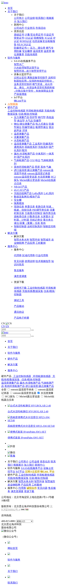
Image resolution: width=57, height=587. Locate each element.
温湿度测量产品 (23, 143)
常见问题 (19, 261)
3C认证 (48, 38)
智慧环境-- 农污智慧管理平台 (30, 71)
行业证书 (49, 34)
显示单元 (48, 219)
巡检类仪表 (20, 216)
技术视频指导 (43, 261)
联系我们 (40, 18)
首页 (10, 8)
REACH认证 (24, 44)
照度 (37, 167)
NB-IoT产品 (20, 186)
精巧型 (42, 117)
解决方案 (13, 233)
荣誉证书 (19, 38)
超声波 (18, 130)
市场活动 (40, 28)
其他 (43, 167)
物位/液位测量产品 (24, 124)
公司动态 (19, 28)
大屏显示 (46, 216)
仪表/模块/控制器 (27, 114)
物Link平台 (20, 100)
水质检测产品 (21, 140)
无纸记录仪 (36, 219)
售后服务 (19, 270)
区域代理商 (28, 255)
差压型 (21, 120)
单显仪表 (30, 206)
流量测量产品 (21, 137)
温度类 (47, 51)
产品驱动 (19, 306)
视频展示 (18, 465)
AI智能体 (13, 104)
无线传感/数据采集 (32, 291)
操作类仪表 (49, 213)
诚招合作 (32, 488)
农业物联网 (14, 484)
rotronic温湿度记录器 (38, 173)
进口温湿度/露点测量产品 (28, 170)
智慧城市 (46, 239)
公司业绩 (30, 18)
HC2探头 (10, 396)
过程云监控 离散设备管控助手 (31, 77)
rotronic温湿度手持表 (22, 389)
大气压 (29, 120)
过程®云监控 (32, 471)
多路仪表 (40, 206)
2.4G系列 (49, 193)
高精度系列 (31, 147)
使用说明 (30, 261)
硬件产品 (13, 107)
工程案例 (40, 243)
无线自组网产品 (23, 193)
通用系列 (19, 147)
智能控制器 (20, 226)
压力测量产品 (21, 117)
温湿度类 (38, 51)
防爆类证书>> (21, 47)
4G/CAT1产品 (21, 190)
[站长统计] (24, 509)
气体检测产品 (21, 160)
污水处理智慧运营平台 (26, 67)
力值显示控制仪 (33, 213)
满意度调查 (20, 276)
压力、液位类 (37, 47)
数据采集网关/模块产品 (27, 196)
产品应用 (30, 243)
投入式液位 (41, 124)
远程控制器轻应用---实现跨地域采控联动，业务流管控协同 (35, 81)
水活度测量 (44, 176)
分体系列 (40, 153)
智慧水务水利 (21, 239)
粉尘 (37, 160)
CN (3, 326)
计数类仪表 (33, 216)
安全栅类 (27, 51)
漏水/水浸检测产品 (24, 153)
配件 (24, 150)
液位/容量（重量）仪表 (27, 223)
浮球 (24, 130)
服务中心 (13, 246)
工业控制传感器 (16, 110)
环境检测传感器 (35, 110)
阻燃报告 (39, 38)
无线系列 (43, 147)
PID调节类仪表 (40, 210)
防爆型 (37, 120)
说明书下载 (20, 287)
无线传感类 (31, 54)
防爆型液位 (28, 127)
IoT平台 (20, 471)
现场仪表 (19, 206)
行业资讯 (30, 28)
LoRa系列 (37, 193)
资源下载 (29, 491)
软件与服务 (14, 57)
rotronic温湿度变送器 (25, 176)
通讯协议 (19, 312)
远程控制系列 (34, 226)
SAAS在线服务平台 (32, 468)
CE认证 (29, 38)
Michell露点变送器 (30, 180)
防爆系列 (48, 143)
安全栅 (18, 200)
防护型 (33, 117)
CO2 (32, 160)
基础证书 (19, 34)
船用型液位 (41, 127)
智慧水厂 (19, 64)
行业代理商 (41, 255)
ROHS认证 (26, 41)
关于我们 (13, 11)
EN (7, 326)
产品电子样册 (21, 317)
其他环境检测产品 (24, 167)
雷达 (51, 127)
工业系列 (37, 143)
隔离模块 (19, 203)
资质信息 (45, 461)
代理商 (18, 255)
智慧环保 (35, 239)
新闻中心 (40, 465)
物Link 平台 (47, 471)
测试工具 (19, 300)
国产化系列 (23, 157)
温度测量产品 (21, 133)
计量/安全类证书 (34, 34)
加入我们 (22, 21)
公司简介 (19, 18)
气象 (48, 167)
